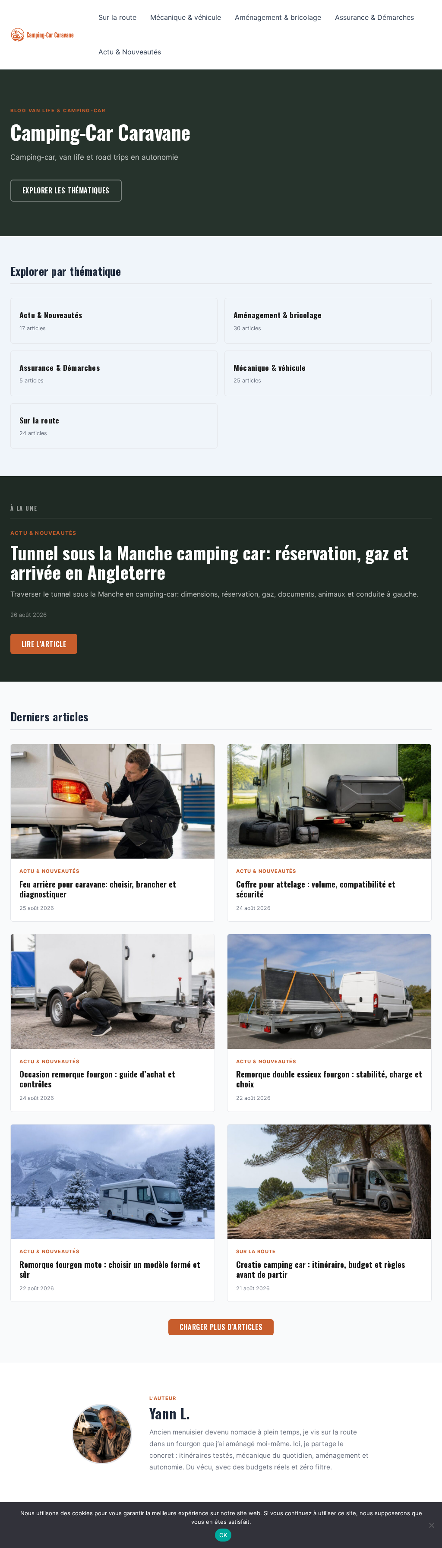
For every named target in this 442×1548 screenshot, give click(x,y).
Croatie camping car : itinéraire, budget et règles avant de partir (320, 1269)
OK (223, 1535)
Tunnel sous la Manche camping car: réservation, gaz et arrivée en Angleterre (209, 562)
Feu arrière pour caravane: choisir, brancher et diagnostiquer (97, 889)
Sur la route (117, 17)
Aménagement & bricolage (278, 17)
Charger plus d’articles (221, 1327)
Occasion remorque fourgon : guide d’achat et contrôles (97, 1079)
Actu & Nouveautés (129, 51)
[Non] (431, 1525)
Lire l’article (44, 644)
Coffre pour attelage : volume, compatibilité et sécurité (315, 889)
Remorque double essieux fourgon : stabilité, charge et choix (329, 1079)
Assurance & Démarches (374, 17)
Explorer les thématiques (66, 190)
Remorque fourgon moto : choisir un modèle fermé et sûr (109, 1269)
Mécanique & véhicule (185, 17)
